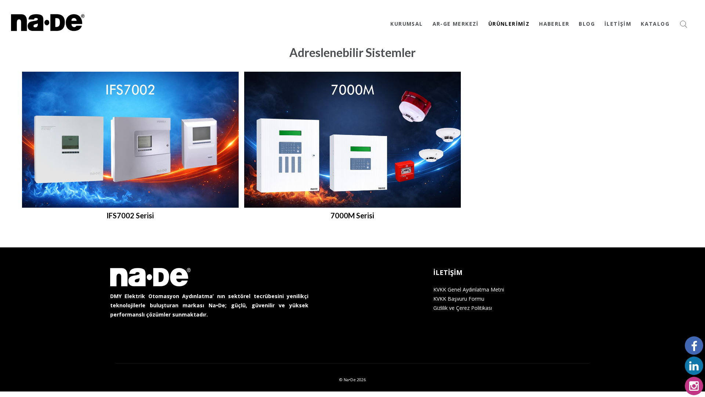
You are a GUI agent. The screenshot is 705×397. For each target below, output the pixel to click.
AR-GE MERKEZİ (456, 23)
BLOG (587, 23)
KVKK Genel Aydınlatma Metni (468, 289)
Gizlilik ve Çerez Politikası (462, 307)
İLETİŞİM (617, 23)
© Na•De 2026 (352, 379)
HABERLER (554, 23)
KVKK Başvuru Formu (458, 298)
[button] (128, 150)
